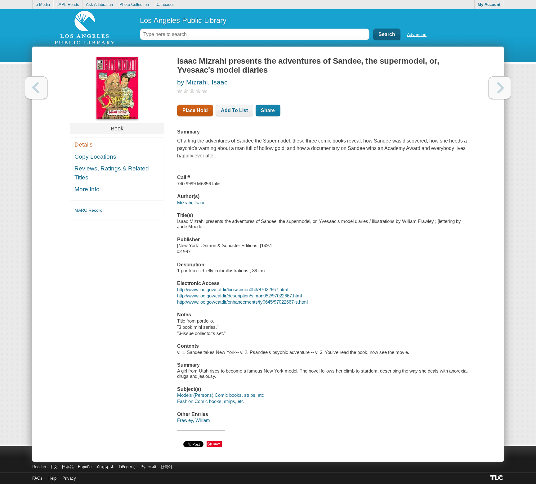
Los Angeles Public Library (183, 20)
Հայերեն (105, 466)
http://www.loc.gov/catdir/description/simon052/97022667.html (239, 295)
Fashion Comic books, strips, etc (210, 401)
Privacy (69, 478)
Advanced (417, 34)
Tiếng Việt (127, 466)
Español (85, 466)
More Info (87, 189)
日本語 (68, 466)
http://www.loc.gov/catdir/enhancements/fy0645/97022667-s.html (242, 302)
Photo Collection (134, 4)
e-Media (43, 4)
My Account (489, 4)
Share (268, 110)
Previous (36, 87)
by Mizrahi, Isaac (202, 82)
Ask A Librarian (99, 4)
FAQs (37, 478)
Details (83, 144)
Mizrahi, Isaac (191, 202)
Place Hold (195, 110)
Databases (165, 4)
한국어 (166, 466)
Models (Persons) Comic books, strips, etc (220, 395)
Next (500, 87)
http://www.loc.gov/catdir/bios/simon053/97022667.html (232, 289)
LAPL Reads (67, 4)
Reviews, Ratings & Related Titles (111, 173)
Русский (148, 466)
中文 (54, 466)
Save (217, 443)
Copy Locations (95, 156)
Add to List (234, 110)
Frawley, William (193, 420)
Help (52, 478)
